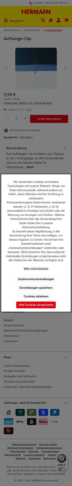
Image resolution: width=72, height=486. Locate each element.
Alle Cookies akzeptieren (36, 305)
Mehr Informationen (36, 268)
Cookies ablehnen (36, 296)
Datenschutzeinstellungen (36, 279)
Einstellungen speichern (36, 287)
